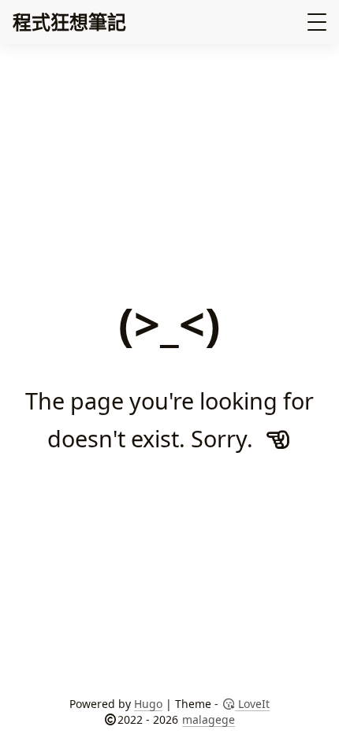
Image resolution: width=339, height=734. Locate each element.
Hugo (148, 703)
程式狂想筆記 (69, 22)
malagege (208, 719)
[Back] (278, 438)
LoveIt (252, 703)
